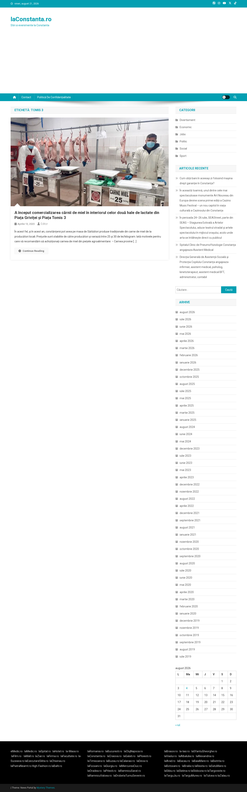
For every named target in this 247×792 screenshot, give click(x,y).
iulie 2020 (185, 570)
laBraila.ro (188, 765)
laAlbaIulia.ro (186, 756)
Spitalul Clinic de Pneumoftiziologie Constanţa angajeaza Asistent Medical (208, 247)
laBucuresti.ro (113, 751)
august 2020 (187, 563)
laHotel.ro (58, 751)
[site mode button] (226, 97)
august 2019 (187, 649)
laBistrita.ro (217, 760)
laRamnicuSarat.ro (129, 770)
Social (183, 148)
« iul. (178, 725)
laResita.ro (201, 765)
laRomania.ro (95, 751)
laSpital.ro (45, 751)
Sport (183, 155)
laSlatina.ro (183, 770)
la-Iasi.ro (184, 751)
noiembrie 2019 (189, 627)
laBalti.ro (57, 765)
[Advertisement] (123, 64)
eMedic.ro (17, 751)
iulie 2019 (185, 656)
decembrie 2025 (190, 369)
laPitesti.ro (109, 770)
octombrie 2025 (189, 376)
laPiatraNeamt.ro (21, 765)
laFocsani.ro (94, 765)
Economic (186, 127)
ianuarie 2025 (188, 419)
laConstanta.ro (31, 19)
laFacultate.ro (69, 756)
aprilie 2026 (187, 340)
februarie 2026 (189, 355)
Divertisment (187, 120)
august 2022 (187, 498)
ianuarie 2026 (188, 362)
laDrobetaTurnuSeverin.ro (129, 775)
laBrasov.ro (171, 751)
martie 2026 (187, 348)
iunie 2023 (186, 462)
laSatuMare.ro (217, 765)
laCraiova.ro (114, 756)
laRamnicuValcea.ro (99, 775)
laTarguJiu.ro (173, 775)
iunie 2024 (186, 434)
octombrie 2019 (189, 635)
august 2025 (187, 383)
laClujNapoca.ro (133, 751)
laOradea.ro (94, 770)
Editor (44, 223)
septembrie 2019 (190, 642)
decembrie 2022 (190, 484)
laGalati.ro (129, 756)
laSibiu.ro (169, 770)
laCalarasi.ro (127, 760)
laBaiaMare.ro (200, 760)
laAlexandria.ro (205, 756)
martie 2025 (187, 412)
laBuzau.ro (113, 760)
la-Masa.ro (72, 751)
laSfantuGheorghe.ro (204, 751)
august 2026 (187, 312)
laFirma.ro (53, 756)
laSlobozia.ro (199, 770)
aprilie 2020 (187, 592)
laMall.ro (29, 756)
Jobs (183, 134)
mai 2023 (185, 470)
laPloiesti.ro (144, 756)
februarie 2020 (189, 606)
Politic (183, 141)
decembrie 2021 (190, 513)
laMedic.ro (30, 751)
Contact (26, 97)
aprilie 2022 (187, 505)
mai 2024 (185, 441)
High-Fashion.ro (41, 765)
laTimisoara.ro (96, 760)
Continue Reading (33, 250)
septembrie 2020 (190, 556)
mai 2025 (185, 398)
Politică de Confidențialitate (54, 97)
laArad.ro (169, 760)
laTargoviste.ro (216, 770)
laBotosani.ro (172, 765)
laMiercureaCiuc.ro (130, 765)
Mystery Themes (46, 787)
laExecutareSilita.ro (36, 760)
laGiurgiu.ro (111, 765)
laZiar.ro (40, 756)
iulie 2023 (185, 455)
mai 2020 (185, 584)
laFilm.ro (16, 756)
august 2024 (187, 427)
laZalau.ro (224, 775)
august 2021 (187, 527)
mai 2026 (185, 333)
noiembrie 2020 (189, 541)
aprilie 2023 (187, 477)
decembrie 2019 (190, 620)
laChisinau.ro (57, 760)
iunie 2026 (186, 326)
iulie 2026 (185, 319)
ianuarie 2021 (188, 534)
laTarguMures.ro (192, 775)
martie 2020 (187, 599)
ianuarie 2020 (188, 613)
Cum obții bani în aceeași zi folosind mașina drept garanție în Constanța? (206, 181)
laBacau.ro (183, 760)
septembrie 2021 (190, 520)
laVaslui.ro (171, 756)
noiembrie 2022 (189, 491)
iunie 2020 (186, 577)
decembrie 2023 (190, 448)
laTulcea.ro (211, 775)
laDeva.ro (142, 760)
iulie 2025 (185, 391)
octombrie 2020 (189, 548)
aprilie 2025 (187, 405)
